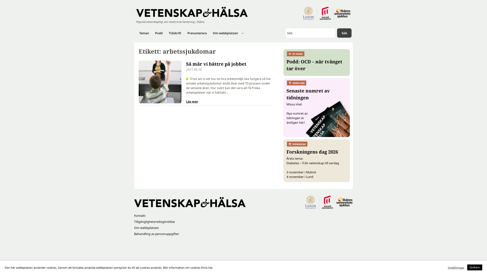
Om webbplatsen (146, 228)
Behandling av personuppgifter (156, 234)
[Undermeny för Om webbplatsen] (243, 33)
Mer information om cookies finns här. (188, 267)
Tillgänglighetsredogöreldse (154, 222)
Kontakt (140, 215)
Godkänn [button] (474, 267)
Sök (344, 33)
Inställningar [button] (456, 267)
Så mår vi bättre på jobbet (216, 64)
